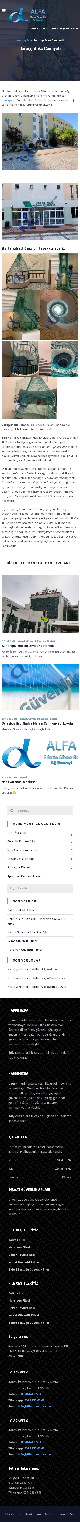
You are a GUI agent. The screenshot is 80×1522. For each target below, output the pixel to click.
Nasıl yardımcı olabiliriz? (19, 782)
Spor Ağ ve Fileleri (18, 867)
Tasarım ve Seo (65, 1514)
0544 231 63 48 (34, 1400)
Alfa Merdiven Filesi (18, 1514)
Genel (21, 641)
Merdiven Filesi (19, 1247)
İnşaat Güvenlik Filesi (23, 1262)
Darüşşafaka (9, 100)
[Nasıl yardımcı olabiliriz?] (40, 753)
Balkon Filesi (17, 1240)
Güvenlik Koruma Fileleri (40, 641)
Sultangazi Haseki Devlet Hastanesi (28, 646)
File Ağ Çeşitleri (17, 832)
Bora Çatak (57, 978)
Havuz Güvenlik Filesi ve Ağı (27, 932)
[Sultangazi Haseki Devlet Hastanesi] (40, 604)
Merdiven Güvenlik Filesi (38, 100)
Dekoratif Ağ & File (21, 910)
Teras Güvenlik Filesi (22, 941)
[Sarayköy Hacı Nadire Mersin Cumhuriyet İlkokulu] (40, 687)
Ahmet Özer (58, 986)
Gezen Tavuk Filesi (21, 1255)
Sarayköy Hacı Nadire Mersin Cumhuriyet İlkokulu (37, 723)
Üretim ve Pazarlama (20, 858)
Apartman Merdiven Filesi (23, 876)
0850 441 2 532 (31, 1394)
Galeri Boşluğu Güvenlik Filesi (29, 1269)
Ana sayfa (23, 40)
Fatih (12, 496)
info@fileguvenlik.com (34, 1406)
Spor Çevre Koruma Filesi (23, 850)
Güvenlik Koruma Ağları (22, 841)
